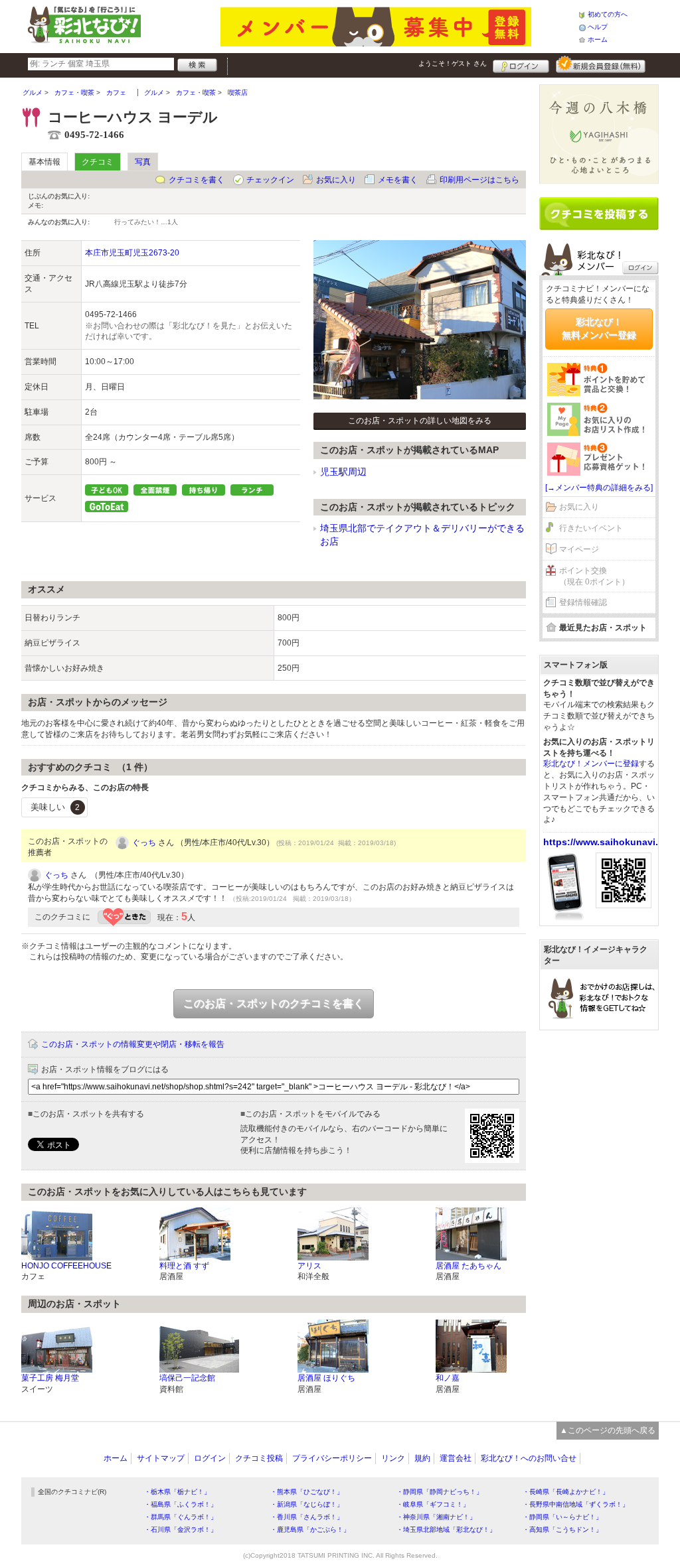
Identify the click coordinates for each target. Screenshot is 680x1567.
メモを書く (398, 179)
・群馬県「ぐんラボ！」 (180, 1517)
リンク (393, 1458)
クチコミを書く (196, 179)
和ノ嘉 (448, 1378)
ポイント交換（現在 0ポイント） (594, 576)
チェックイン (270, 179)
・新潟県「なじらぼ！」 (306, 1504)
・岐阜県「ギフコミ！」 (432, 1504)
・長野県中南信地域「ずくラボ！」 (576, 1504)
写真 (143, 162)
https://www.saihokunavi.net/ (609, 842)
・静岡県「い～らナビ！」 (562, 1517)
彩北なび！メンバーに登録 (591, 763)
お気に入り (336, 179)
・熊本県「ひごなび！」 (306, 1491)
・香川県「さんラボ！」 (306, 1517)
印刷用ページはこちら (479, 179)
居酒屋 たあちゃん (468, 1265)
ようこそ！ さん (452, 63)
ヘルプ (598, 27)
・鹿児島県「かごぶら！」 (310, 1529)
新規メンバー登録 (600, 64)
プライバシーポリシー (332, 1458)
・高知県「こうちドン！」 (562, 1529)
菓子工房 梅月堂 (50, 1378)
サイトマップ (161, 1458)
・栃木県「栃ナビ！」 (177, 1491)
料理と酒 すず (184, 1265)
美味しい (55, 807)
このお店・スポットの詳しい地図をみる (419, 420)
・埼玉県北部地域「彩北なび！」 (446, 1529)
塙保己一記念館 (187, 1378)
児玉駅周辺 (343, 471)
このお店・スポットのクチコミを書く (273, 1003)
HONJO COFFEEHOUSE (66, 1265)
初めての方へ (608, 14)
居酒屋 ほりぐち (326, 1378)
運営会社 (455, 1458)
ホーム (598, 39)
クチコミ (98, 162)
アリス (309, 1265)
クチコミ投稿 (259, 1458)
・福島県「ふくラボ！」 (180, 1504)
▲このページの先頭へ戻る (607, 1430)
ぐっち (144, 842)
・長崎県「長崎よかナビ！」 (566, 1491)
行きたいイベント (591, 528)
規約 (422, 1458)
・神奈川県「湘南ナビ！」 (436, 1517)
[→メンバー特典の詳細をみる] (599, 487)
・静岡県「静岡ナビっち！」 (439, 1491)
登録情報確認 (583, 602)
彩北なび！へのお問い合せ (528, 1458)
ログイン (521, 64)
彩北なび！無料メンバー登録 (599, 328)
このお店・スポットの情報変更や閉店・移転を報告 (132, 1044)
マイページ (579, 549)
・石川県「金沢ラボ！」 (180, 1529)
